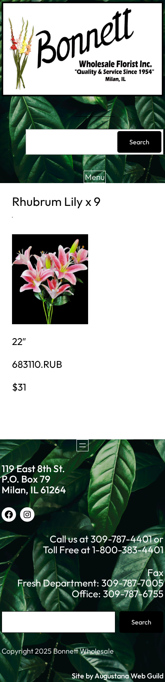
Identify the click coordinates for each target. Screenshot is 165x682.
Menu (95, 177)
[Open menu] (82, 445)
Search (139, 142)
